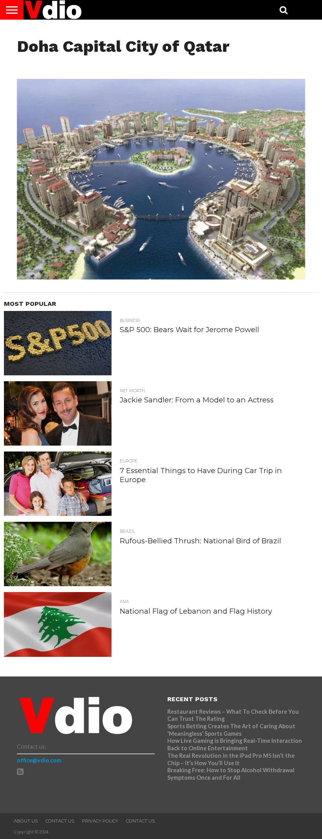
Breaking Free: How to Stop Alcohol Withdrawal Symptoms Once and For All (231, 774)
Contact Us (60, 821)
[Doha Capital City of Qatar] (161, 277)
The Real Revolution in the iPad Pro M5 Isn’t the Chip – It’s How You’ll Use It (231, 759)
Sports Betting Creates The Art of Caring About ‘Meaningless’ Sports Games (231, 730)
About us (26, 821)
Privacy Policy (100, 821)
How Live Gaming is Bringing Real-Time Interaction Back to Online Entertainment (234, 744)
